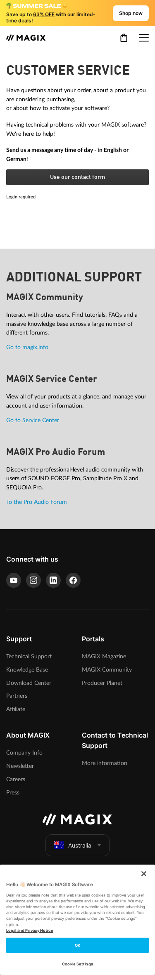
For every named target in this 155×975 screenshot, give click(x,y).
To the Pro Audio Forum (36, 502)
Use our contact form (77, 177)
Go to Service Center (32, 420)
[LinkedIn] (53, 580)
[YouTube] (13, 580)
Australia (79, 845)
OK (77, 945)
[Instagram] (33, 580)
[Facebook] (73, 580)
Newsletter (20, 766)
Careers (15, 779)
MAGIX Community (107, 670)
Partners (16, 696)
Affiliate (15, 709)
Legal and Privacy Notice (29, 930)
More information (104, 763)
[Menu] (144, 38)
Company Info (24, 753)
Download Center (28, 683)
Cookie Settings (77, 964)
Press (12, 792)
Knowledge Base (27, 670)
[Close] (144, 874)
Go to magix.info (27, 347)
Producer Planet (102, 683)
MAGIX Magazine (104, 656)
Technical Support (29, 656)
